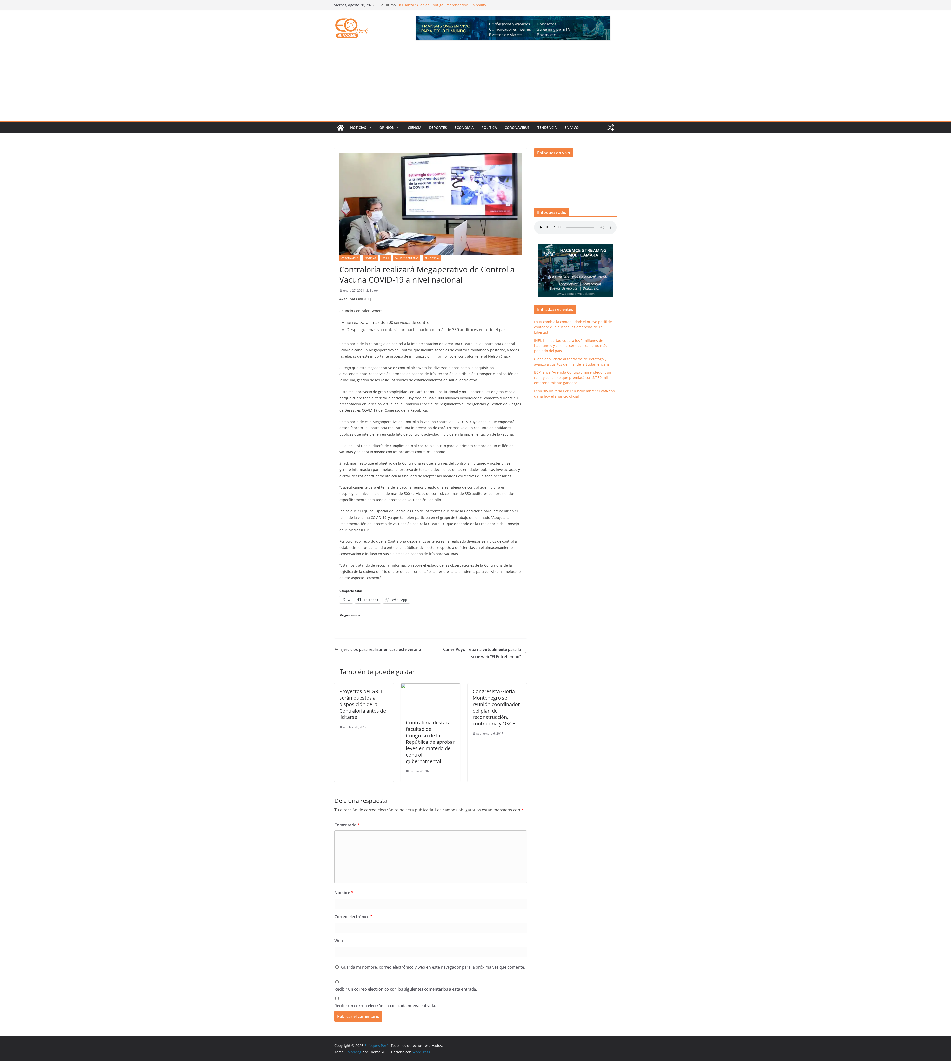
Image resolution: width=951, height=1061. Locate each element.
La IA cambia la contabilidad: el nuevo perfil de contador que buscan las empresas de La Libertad (573, 327)
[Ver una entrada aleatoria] (611, 127)
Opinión (387, 127)
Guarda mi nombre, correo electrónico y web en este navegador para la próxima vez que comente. (433, 967)
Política (489, 127)
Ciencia (414, 127)
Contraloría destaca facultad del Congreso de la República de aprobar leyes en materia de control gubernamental (430, 742)
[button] (368, 127)
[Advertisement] (475, 83)
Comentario (347, 825)
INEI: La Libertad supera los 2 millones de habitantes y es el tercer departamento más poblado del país (570, 345)
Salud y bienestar (406, 258)
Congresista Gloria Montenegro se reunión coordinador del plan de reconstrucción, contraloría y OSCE (496, 707)
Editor (374, 290)
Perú (385, 258)
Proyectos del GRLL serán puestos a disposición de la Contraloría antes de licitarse (362, 704)
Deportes (438, 127)
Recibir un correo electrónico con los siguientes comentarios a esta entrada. (405, 989)
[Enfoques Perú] (340, 127)
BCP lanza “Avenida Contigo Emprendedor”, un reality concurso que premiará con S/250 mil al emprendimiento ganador (573, 377)
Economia (464, 127)
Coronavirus (517, 127)
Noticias (358, 127)
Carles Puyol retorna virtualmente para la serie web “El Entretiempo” (482, 653)
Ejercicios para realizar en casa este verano (380, 649)
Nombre (343, 892)
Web (338, 940)
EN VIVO (572, 127)
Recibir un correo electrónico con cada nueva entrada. (385, 1005)
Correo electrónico (353, 916)
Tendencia (547, 127)
